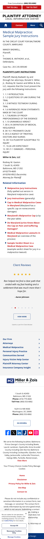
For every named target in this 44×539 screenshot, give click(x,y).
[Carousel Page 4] (22, 308)
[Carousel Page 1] (12, 308)
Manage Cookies (14, 537)
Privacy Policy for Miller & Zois (22, 483)
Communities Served (13, 355)
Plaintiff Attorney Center (15, 363)
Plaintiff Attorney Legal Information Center (22, 17)
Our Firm (7, 339)
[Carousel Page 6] (28, 308)
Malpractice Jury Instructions (22, 188)
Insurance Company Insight (17, 367)
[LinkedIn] (19, 432)
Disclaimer (22, 479)
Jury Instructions (15, 198)
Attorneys (8, 343)
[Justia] (24, 432)
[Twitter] (13, 432)
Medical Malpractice (13, 347)
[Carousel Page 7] (32, 308)
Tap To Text (31, 7)
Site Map (22, 487)
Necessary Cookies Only (14, 532)
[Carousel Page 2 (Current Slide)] (15, 308)
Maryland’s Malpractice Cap (21, 215)
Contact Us (22, 491)
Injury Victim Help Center (16, 359)
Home (5, 25)
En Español (22, 423)
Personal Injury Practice (15, 351)
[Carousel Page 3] (18, 308)
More (32, 25)
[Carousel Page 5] (25, 308)
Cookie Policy (27, 466)
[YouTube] (30, 432)
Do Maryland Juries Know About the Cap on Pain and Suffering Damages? (23, 225)
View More (22, 317)
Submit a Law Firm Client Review (22, 325)
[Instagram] (36, 432)
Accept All (14, 525)
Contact (19, 25)
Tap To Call (12, 7)
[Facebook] (7, 432)
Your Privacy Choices (12, 466)
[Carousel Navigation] (22, 307)
